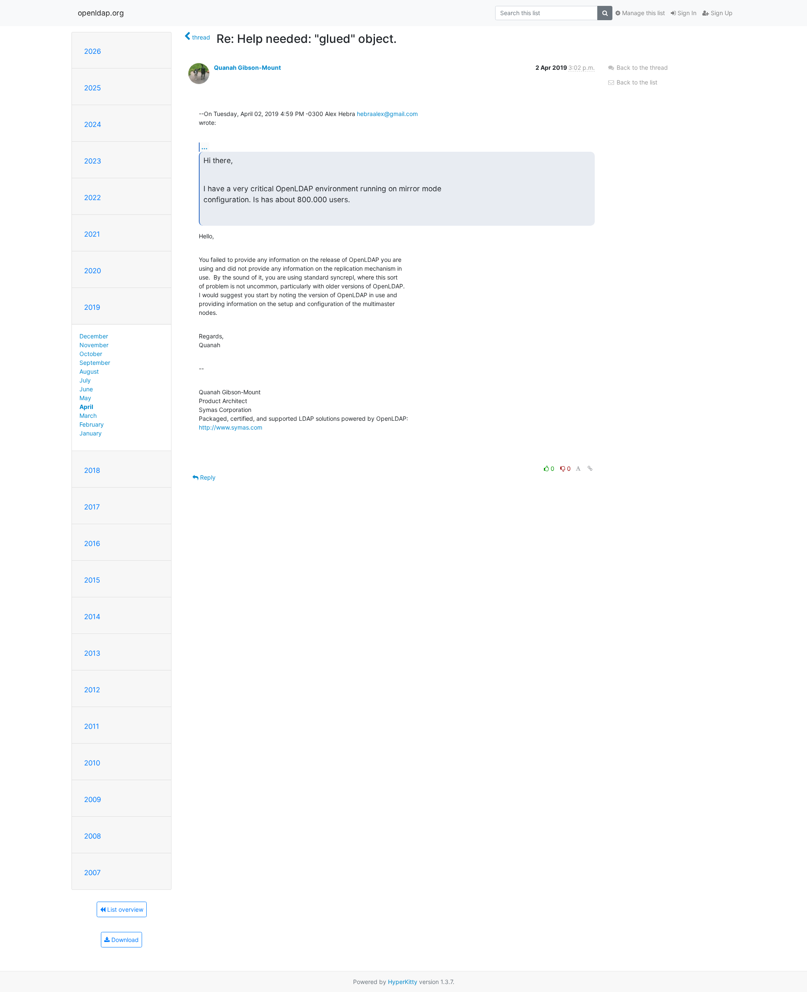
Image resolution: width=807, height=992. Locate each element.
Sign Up (721, 12)
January (90, 433)
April (86, 406)
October (90, 353)
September (94, 362)
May (85, 397)
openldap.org (101, 12)
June (86, 389)
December (93, 336)
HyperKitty (402, 981)
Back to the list (636, 82)
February (91, 424)
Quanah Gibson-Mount (247, 67)
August (89, 371)
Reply (207, 477)
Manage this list (642, 12)
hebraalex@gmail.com (387, 113)
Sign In (686, 12)
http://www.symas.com (230, 427)
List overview (124, 909)
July (85, 380)
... (204, 146)
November (93, 344)
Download (124, 939)
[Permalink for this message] (590, 468)
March (88, 415)
